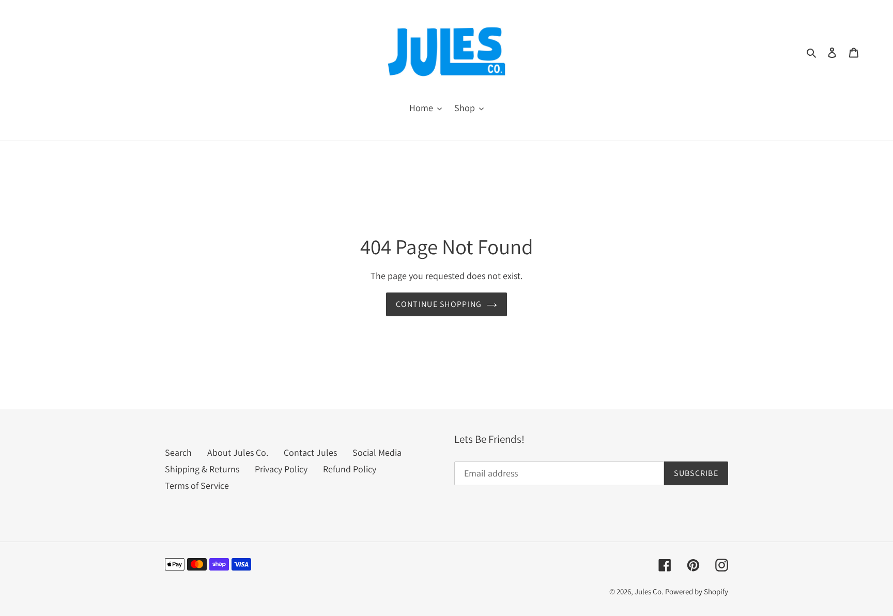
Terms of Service (197, 485)
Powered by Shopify (696, 591)
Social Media (377, 452)
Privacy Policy (281, 469)
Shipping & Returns (202, 469)
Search (178, 452)
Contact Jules (310, 452)
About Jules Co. (237, 452)
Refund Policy (349, 469)
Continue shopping (439, 304)
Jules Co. (650, 591)
